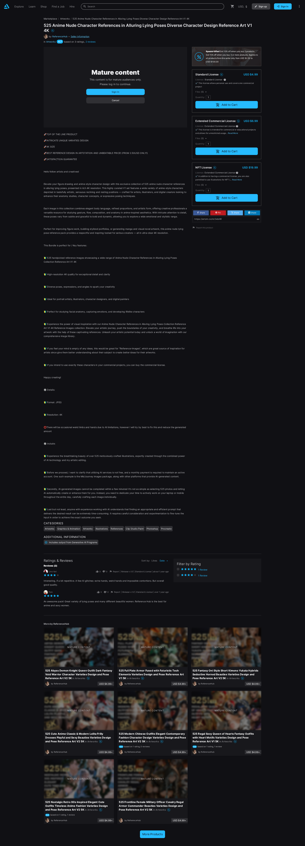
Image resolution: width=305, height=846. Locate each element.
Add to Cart (229, 104)
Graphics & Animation (68, 528)
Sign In (115, 92)
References (117, 528)
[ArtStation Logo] (6, 6)
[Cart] (232, 6)
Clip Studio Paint (135, 528)
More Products (152, 834)
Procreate (166, 528)
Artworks (51, 41)
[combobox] (152, 6)
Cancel (115, 100)
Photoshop (152, 528)
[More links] (299, 6)
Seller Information (80, 36)
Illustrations (102, 528)
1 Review (202, 569)
